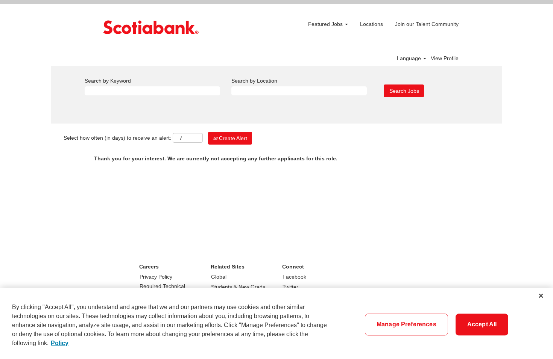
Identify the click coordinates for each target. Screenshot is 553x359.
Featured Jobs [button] (326, 24)
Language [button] (409, 58)
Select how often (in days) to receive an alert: (117, 138)
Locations (371, 24)
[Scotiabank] (151, 27)
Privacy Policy (156, 277)
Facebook (294, 277)
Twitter (290, 287)
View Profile (445, 58)
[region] (276, 323)
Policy (59, 343)
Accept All (482, 324)
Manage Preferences (406, 324)
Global (218, 277)
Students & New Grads (238, 287)
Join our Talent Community (427, 24)
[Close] (541, 296)
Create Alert (232, 138)
